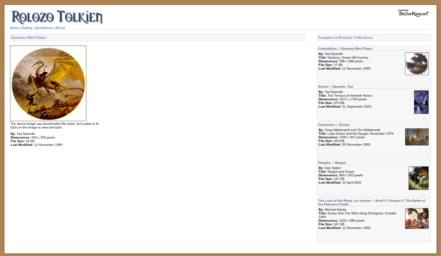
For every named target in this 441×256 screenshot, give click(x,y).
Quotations (44, 28)
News (14, 28)
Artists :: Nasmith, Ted (335, 86)
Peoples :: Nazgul (332, 162)
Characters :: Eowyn (334, 124)
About (60, 28)
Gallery (26, 28)
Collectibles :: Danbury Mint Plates (345, 48)
